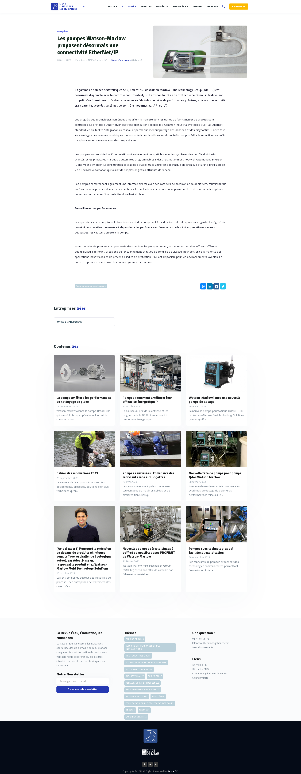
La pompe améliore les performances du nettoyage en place (83, 400)
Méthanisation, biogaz (139, 669)
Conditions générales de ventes (210, 673)
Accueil (112, 6)
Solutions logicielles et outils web (146, 662)
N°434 (91, 60)
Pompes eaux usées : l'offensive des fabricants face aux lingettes (148, 475)
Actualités (129, 6)
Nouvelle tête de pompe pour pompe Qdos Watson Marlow (215, 475)
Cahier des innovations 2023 (77, 473)
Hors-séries (180, 6)
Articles (146, 6)
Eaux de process (135, 639)
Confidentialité (200, 677)
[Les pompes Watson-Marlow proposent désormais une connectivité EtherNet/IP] (200, 52)
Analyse (130, 710)
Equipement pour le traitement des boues (149, 703)
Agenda (197, 6)
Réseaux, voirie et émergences (142, 683)
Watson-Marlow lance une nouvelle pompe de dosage (215, 400)
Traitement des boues (138, 656)
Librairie (212, 6)
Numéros (162, 6)
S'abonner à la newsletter (82, 689)
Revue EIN (173, 771)
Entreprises (62, 31)
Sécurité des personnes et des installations (143, 647)
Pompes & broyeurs (137, 696)
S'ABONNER (238, 6)
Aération (144, 710)
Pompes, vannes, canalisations (91, 286)
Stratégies (158, 696)
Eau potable (155, 676)
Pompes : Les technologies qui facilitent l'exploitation (211, 551)
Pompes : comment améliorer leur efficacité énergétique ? (147, 400)
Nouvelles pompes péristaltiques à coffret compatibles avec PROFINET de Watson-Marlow (149, 553)
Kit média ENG (200, 669)
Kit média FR (199, 664)
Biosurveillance (135, 676)
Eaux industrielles (136, 717)
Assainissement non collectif (143, 689)
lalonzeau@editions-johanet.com (210, 643)
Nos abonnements (202, 647)
